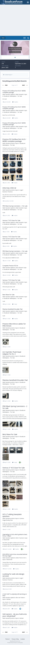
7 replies (16, 549)
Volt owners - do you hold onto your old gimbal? (14, 615)
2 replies (15, 215)
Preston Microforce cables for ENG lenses (14, 325)
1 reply (15, 304)
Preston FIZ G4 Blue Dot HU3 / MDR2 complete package (14, 91)
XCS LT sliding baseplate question (12, 515)
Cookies (22, 639)
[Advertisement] (15, 20)
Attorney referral (9, 188)
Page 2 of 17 (15, 85)
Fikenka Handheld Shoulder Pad (12, 309)
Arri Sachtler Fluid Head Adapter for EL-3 (11, 353)
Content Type (8, 74)
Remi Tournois (20, 538)
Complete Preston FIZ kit (10, 266)
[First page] (3, 85)
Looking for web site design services (13, 575)
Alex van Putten (20, 597)
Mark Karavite (6, 94)
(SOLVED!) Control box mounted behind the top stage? (14, 555)
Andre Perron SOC (21, 558)
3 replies (15, 102)
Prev (6, 85)
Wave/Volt (6, 539)
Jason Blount (19, 267)
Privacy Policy (15, 639)
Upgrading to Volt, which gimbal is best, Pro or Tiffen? (14, 535)
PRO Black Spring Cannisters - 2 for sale (14, 206)
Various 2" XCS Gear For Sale (11, 220)
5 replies (15, 608)
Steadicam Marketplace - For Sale (13, 96)
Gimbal (8, 599)
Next (23, 85)
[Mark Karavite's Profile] (15, 57)
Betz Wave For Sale (8, 295)
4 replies (14, 231)
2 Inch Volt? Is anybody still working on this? (14, 595)
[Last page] (27, 85)
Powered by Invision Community (15, 642)
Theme (7, 639)
